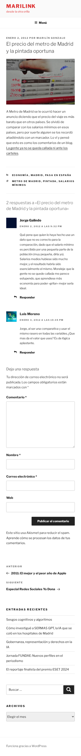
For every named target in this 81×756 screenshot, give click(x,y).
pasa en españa (58, 175)
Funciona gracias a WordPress (26, 746)
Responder (27, 297)
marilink (21, 6)
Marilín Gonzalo (51, 37)
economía (20, 175)
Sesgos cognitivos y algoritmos (29, 619)
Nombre (13, 455)
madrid (37, 175)
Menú (43, 22)
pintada (50, 181)
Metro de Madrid (26, 181)
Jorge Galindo (30, 220)
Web (9, 498)
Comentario (16, 397)
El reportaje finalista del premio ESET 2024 (37, 669)
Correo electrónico (21, 476)
